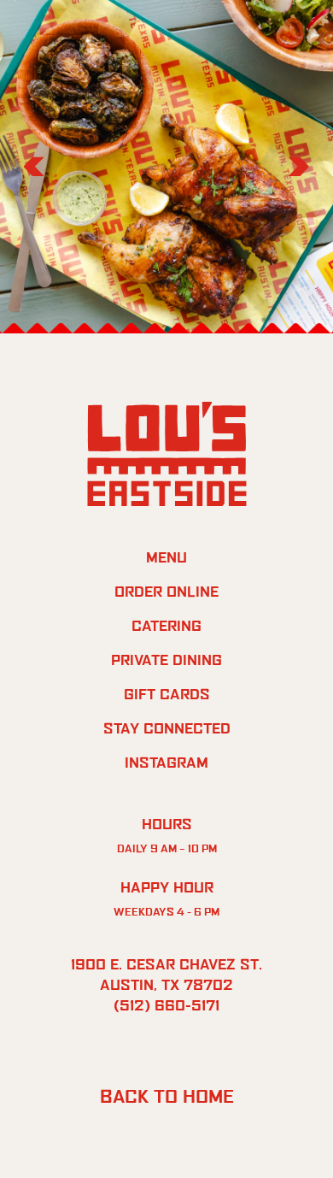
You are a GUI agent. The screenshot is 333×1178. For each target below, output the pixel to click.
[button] (34, 166)
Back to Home (167, 1096)
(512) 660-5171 (166, 1005)
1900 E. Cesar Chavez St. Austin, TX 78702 (166, 974)
